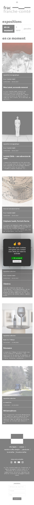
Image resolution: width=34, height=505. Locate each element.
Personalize (17, 261)
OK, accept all (17, 258)
